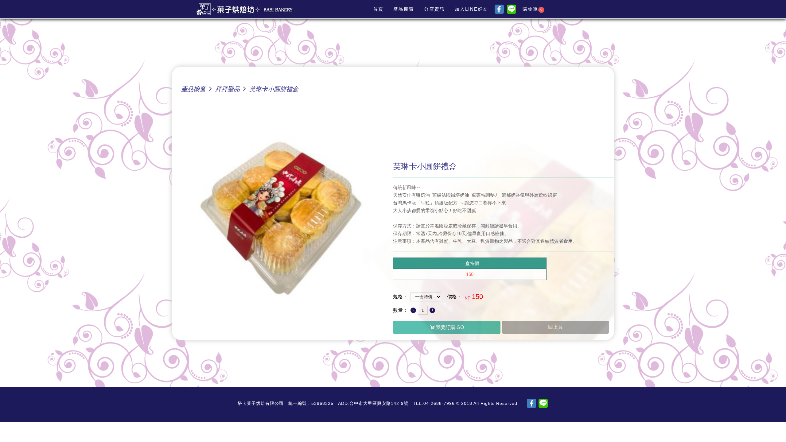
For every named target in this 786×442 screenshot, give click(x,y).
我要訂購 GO (449, 327)
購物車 (533, 9)
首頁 (378, 9)
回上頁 (555, 327)
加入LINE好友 (471, 9)
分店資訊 (434, 9)
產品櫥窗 (403, 9)
